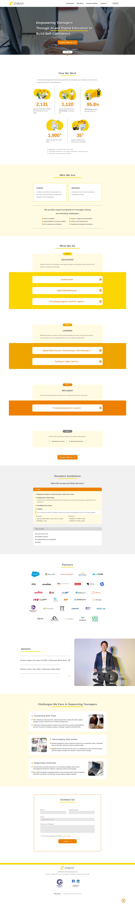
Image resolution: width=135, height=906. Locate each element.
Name (42, 810)
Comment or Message (47, 824)
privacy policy (67, 836)
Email (42, 817)
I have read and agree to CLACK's (56, 836)
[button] (40, 669)
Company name (73, 810)
